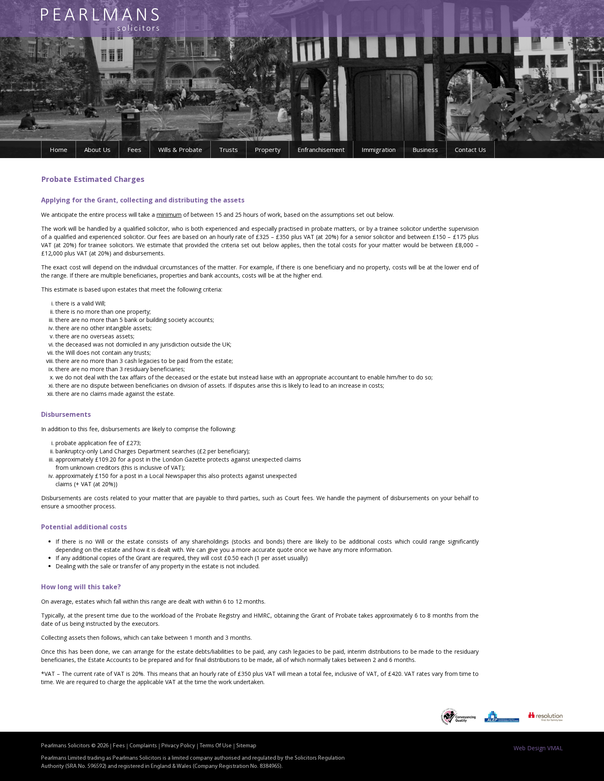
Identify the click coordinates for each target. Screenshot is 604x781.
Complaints (143, 746)
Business (425, 149)
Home (58, 149)
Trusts (228, 149)
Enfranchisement (321, 149)
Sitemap (246, 746)
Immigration (379, 149)
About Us (97, 149)
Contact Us (470, 149)
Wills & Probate (180, 149)
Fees (134, 149)
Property (268, 149)
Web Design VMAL (538, 748)
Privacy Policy (178, 746)
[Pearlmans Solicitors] (100, 19)
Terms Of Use (216, 746)
